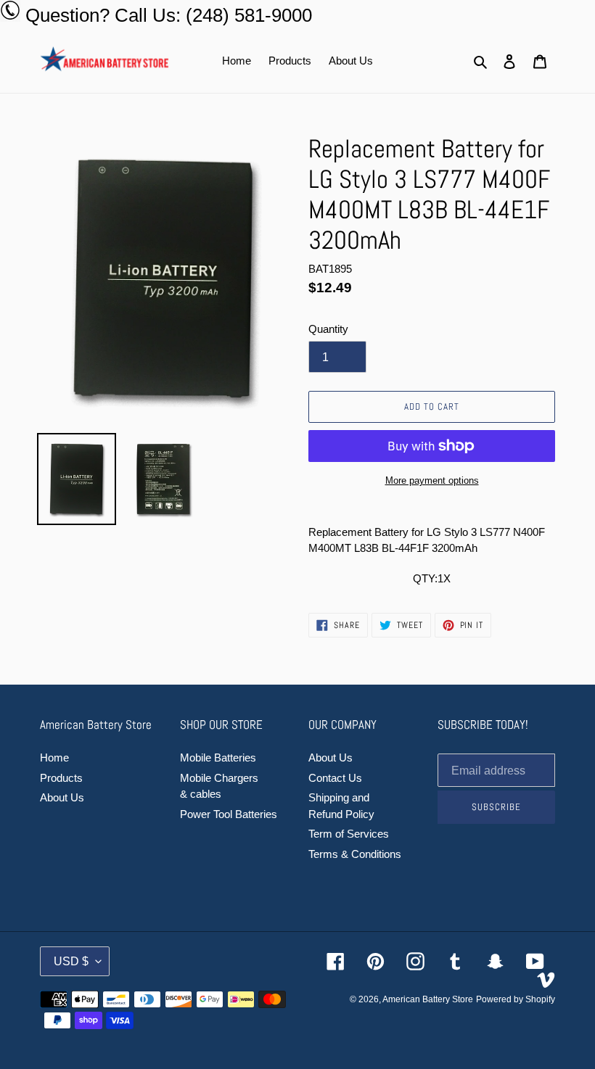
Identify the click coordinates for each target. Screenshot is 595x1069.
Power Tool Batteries (228, 814)
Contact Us (335, 778)
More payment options (432, 480)
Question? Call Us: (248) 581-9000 (168, 15)
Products (61, 778)
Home (54, 757)
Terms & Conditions (354, 854)
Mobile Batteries (218, 757)
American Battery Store (427, 999)
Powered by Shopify (515, 999)
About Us (62, 797)
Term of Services (348, 833)
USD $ (71, 961)
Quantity (328, 329)
